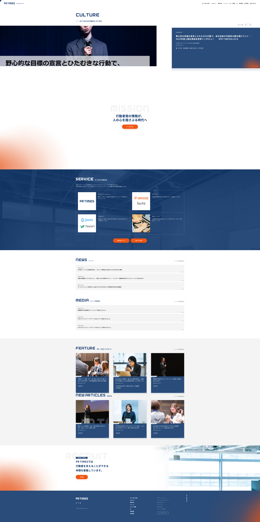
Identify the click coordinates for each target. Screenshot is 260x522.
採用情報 (241, 3)
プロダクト (101, 216)
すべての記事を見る (180, 261)
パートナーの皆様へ (161, 509)
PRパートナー (156, 216)
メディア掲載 (232, 3)
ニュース (225, 3)
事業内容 (220, 3)
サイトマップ (160, 504)
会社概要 (246, 3)
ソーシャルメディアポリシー (163, 500)
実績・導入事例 (138, 240)
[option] (130, 71)
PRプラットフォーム (104, 194)
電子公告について (161, 502)
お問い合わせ (253, 3)
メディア (154, 194)
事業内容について (121, 240)
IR (237, 3)
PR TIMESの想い (206, 3)
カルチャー (214, 3)
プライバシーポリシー (162, 498)
